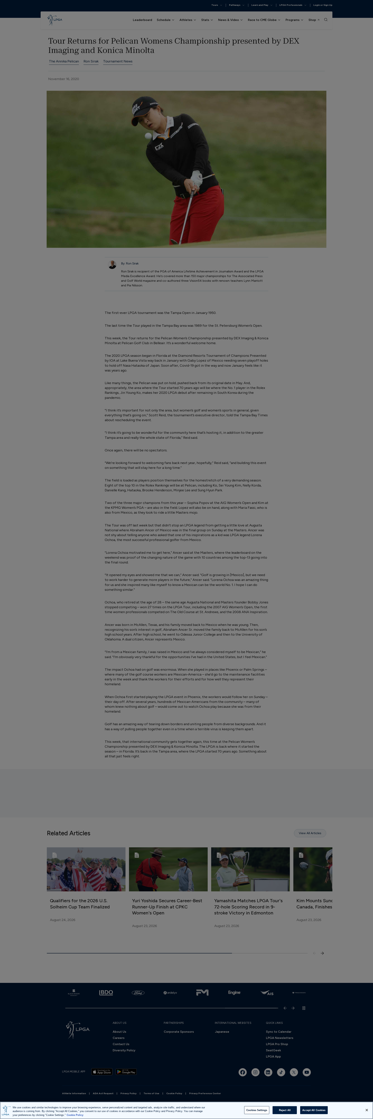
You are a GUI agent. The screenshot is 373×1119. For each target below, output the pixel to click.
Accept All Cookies (313, 1110)
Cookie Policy (75, 1115)
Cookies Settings (256, 1110)
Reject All (285, 1110)
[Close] (367, 1110)
